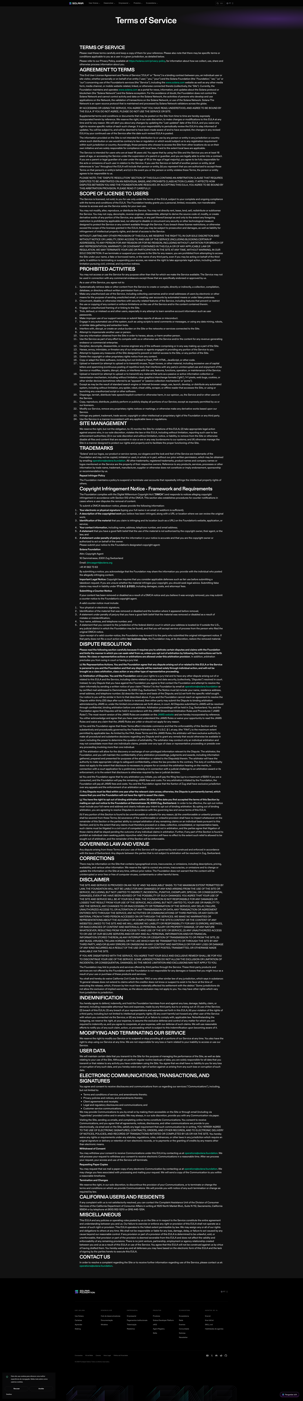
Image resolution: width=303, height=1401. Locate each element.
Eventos (182, 1324)
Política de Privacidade (121, 1355)
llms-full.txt (209, 1320)
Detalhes (9, 1394)
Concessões (79, 1355)
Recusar (16, 1389)
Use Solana (79, 1316)
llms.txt (208, 1316)
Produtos (137, 3)
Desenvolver (108, 3)
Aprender (78, 1324)
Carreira (98, 1355)
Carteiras (78, 1320)
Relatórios (131, 1329)
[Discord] (216, 1355)
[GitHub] (225, 1355)
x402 (155, 1324)
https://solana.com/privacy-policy (147, 61)
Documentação (107, 1320)
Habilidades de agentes (214, 1329)
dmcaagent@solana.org (99, 562)
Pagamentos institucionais (137, 1320)
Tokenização (131, 1324)
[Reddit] (221, 1355)
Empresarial (123, 3)
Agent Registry (159, 1329)
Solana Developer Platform (163, 1320)
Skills (155, 1333)
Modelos (104, 1324)
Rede (181, 1320)
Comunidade (184, 1329)
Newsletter (183, 1337)
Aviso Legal (107, 1355)
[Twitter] (212, 1355)
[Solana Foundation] (85, 1291)
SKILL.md (209, 1324)
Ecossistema (151, 3)
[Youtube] (207, 1355)
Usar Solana (93, 3)
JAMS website (166, 714)
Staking (78, 1329)
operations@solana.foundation (109, 460)
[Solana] (76, 3)
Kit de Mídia (89, 1355)
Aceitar (41, 1389)
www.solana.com (175, 82)
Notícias (182, 1333)
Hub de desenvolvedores (110, 1316)
